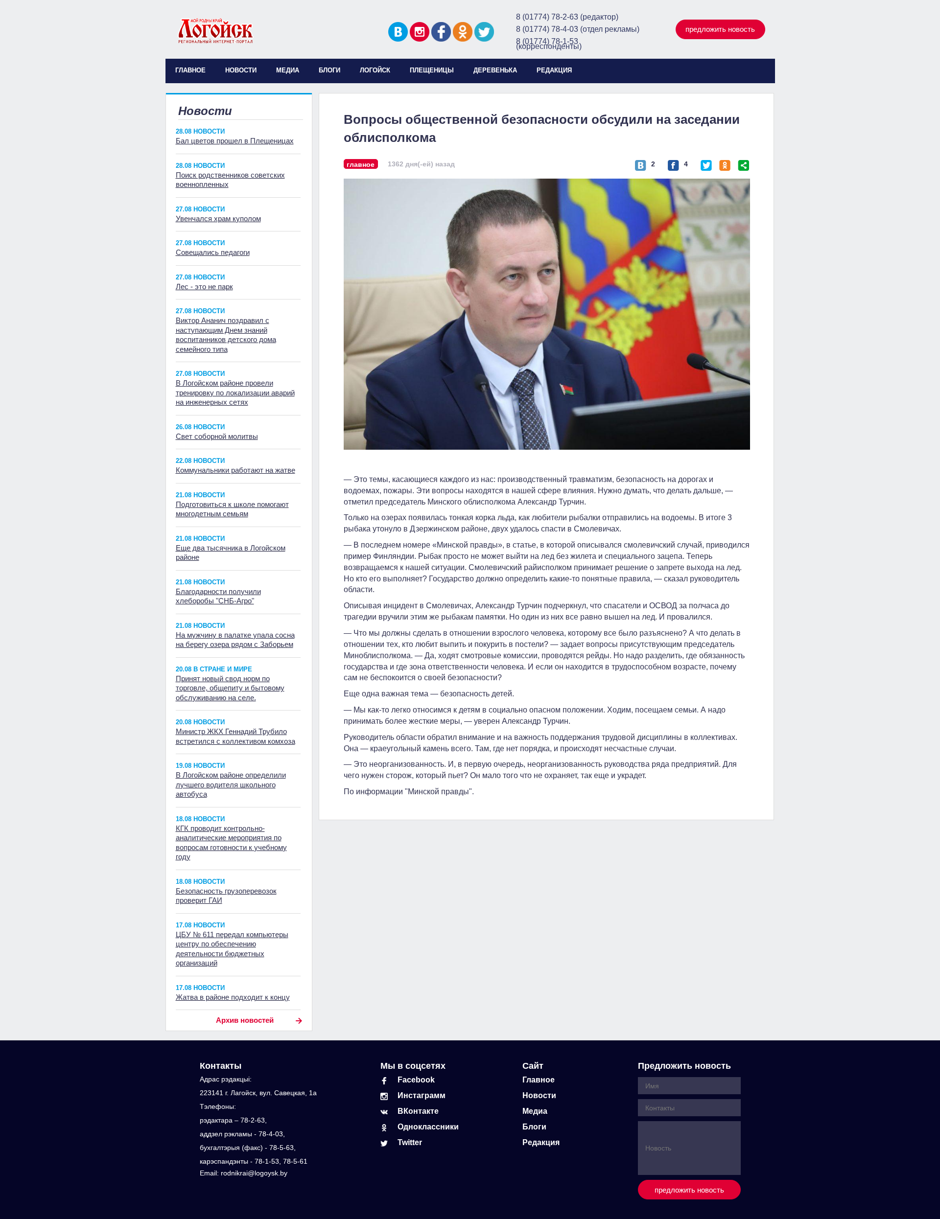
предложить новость (720, 29)
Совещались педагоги (213, 252)
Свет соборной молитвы (217, 436)
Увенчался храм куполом (218, 218)
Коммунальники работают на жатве (235, 470)
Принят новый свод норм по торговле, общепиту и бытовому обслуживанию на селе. (230, 688)
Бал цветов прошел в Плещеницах (235, 141)
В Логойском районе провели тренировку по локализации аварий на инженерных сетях (235, 392)
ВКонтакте (418, 1111)
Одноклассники (428, 1127)
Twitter (410, 1142)
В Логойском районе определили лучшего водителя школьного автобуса (231, 784)
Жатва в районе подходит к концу (233, 997)
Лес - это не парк (204, 286)
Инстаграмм (422, 1095)
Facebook (416, 1080)
